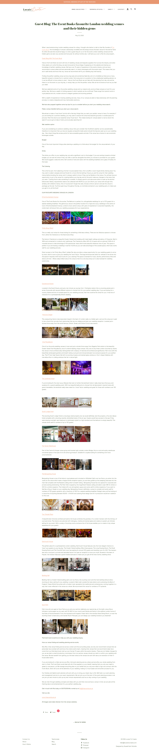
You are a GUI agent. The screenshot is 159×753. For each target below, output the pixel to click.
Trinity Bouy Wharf (47, 228)
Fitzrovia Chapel (47, 314)
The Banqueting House (49, 474)
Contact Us (26, 739)
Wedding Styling (96, 9)
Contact (121, 9)
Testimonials (55, 739)
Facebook (86, 743)
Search (54, 744)
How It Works (26, 744)
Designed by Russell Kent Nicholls (126, 746)
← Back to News (79, 722)
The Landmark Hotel (48, 378)
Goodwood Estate (47, 283)
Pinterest (86, 745)
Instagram (86, 748)
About (110, 9)
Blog (53, 741)
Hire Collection (78, 9)
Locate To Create (131, 739)
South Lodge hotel (47, 411)
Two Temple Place (47, 514)
